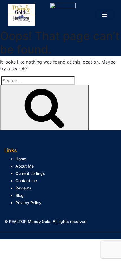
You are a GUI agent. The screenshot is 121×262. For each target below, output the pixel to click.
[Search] (44, 107)
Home (20, 158)
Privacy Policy (28, 202)
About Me (24, 166)
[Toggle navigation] (104, 14)
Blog (19, 195)
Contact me (26, 180)
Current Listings (30, 173)
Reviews (23, 188)
